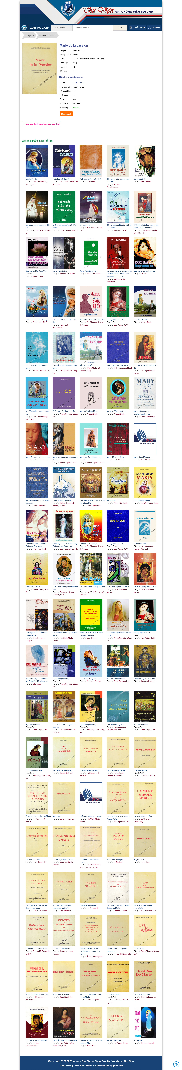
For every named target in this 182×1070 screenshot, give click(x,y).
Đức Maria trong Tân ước (90, 678)
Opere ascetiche (140, 770)
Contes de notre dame (62, 948)
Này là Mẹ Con (32, 179)
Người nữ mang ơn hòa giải (145, 586)
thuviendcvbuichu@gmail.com (108, 1065)
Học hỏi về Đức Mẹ (34, 586)
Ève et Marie (139, 948)
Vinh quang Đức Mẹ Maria (117, 365)
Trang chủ (29, 35)
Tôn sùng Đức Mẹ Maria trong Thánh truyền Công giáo (65, 544)
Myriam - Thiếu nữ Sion (116, 411)
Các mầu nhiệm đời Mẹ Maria (65, 1040)
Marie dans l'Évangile (142, 457)
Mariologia (57, 816)
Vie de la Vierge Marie (62, 770)
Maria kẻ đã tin (140, 179)
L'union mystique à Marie (63, 859)
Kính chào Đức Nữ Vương (36, 319)
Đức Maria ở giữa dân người (118, 586)
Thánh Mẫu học (140, 543)
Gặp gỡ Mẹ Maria (33, 724)
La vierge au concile (88, 905)
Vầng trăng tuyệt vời (88, 270)
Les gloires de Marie (142, 994)
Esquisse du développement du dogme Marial (118, 906)
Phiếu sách (139, 27)
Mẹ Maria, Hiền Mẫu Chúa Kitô (92, 319)
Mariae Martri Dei (114, 1040)
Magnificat (111, 500)
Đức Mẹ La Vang (140, 319)
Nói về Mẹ (138, 1040)
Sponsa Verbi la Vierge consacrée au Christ (62, 906)
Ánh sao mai (85, 225)
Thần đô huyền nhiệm (88, 543)
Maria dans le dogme (115, 859)
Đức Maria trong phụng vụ (144, 270)
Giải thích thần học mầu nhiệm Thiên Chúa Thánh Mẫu (146, 226)
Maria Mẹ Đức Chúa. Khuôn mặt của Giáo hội (91, 634)
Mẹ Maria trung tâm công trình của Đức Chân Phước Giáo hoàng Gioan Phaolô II (119, 273)
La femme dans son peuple (91, 816)
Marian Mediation (60, 270)
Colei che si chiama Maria (36, 948)
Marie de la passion (47, 35)
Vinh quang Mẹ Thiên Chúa (91, 179)
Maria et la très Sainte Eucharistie (143, 906)
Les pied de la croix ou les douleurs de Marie (36, 906)
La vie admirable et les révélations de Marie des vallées (90, 951)
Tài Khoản (156, 27)
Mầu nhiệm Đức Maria (89, 411)
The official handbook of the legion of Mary (91, 1041)
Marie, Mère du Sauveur (116, 457)
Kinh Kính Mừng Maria (116, 724)
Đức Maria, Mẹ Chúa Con (36, 270)
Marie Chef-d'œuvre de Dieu (37, 994)
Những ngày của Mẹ (115, 319)
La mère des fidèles (34, 859)
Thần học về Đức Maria (62, 179)
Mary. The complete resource (38, 457)
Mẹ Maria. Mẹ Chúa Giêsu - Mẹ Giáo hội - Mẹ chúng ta (37, 679)
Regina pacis (139, 859)
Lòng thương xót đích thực (144, 678)
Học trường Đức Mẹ (61, 678)
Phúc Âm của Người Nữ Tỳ (64, 411)
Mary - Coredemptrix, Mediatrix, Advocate (142, 412)
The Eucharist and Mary (62, 500)
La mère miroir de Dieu (143, 816)
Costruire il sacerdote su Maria (38, 816)
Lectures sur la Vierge (116, 770)
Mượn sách (66, 114)
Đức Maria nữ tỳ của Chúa (36, 1040)
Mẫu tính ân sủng (87, 365)
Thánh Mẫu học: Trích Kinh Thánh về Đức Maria (37, 544)
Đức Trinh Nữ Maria (142, 500)
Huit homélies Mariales (89, 770)
